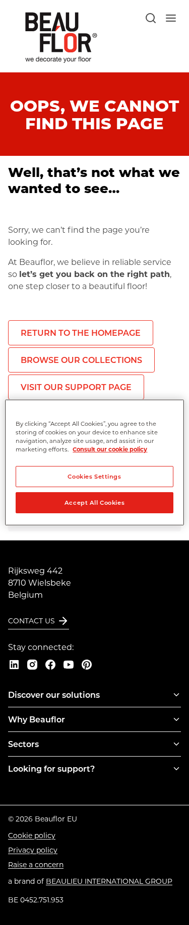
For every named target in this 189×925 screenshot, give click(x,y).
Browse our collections (81, 359)
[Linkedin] (14, 665)
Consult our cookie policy (110, 449)
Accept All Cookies (94, 502)
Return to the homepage (81, 332)
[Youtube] (68, 665)
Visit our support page (76, 387)
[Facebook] (50, 665)
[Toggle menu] (176, 694)
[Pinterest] (87, 665)
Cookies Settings (94, 476)
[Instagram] (32, 665)
